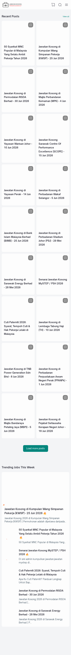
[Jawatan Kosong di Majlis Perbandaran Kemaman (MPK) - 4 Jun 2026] (52, 88)
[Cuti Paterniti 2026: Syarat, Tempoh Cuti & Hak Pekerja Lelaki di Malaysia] (18, 317)
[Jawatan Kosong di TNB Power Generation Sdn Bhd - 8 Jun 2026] (18, 364)
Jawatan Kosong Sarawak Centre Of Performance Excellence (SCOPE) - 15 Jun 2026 (51, 147)
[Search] (60, 5)
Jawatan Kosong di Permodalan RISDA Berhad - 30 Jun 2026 (16, 97)
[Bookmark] (30, 24)
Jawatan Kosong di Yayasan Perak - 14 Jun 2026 (17, 194)
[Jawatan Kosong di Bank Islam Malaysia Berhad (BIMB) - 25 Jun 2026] (18, 228)
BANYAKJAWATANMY (51, 647)
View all (66, 16)
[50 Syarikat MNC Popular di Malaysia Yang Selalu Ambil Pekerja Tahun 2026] (18, 41)
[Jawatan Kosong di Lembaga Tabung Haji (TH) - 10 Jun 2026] (52, 317)
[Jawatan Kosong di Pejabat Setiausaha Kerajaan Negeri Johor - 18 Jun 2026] (52, 414)
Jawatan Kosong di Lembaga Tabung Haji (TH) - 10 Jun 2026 (51, 326)
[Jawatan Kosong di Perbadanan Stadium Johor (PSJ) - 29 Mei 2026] (52, 228)
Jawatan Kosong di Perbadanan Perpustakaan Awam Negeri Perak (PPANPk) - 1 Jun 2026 (53, 376)
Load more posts (35, 448)
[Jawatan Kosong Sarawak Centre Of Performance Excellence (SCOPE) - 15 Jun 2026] (52, 135)
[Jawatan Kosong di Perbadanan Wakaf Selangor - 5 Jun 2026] (52, 185)
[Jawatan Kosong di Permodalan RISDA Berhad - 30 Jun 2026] (18, 88)
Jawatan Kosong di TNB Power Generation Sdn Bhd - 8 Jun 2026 (17, 372)
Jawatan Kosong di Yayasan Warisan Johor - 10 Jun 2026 (18, 143)
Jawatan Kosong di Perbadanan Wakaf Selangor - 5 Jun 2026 (51, 194)
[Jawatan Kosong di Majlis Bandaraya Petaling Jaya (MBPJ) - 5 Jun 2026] (18, 414)
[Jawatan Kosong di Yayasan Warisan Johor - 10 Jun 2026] (18, 135)
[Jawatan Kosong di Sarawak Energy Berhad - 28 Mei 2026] (18, 274)
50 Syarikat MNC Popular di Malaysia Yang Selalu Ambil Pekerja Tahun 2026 (41, 531)
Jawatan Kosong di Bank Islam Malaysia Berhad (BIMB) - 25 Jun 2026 (18, 236)
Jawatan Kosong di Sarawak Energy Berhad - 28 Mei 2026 (18, 283)
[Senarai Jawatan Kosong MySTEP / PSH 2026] (52, 274)
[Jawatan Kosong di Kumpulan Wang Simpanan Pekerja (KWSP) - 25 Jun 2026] (52, 41)
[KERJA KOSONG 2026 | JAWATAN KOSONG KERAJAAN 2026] (12, 4)
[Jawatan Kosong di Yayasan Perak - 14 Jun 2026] (18, 185)
